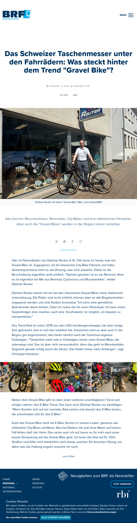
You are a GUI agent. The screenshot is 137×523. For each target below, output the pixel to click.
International (12, 491)
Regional (9, 483)
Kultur (37, 487)
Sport (36, 479)
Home (6, 479)
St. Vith (64, 95)
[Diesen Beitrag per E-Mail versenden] (56, 241)
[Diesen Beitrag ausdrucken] (64, 241)
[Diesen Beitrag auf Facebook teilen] (72, 241)
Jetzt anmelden (122, 484)
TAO (75, 95)
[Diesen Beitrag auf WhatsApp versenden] (80, 241)
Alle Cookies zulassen (56, 517)
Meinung (38, 483)
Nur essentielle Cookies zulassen (22, 517)
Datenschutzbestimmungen (102, 512)
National (9, 487)
